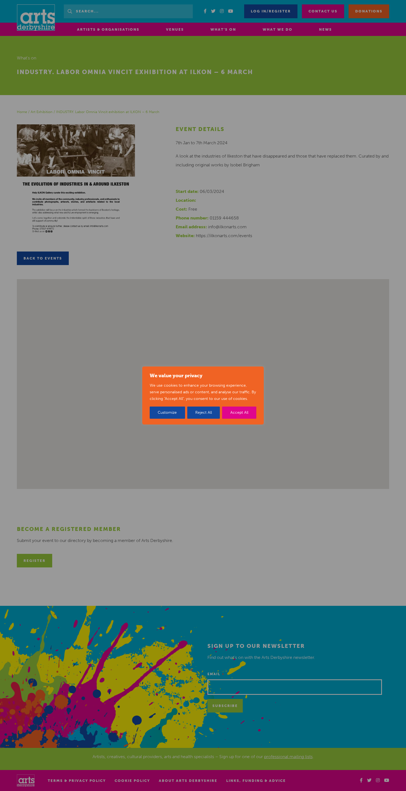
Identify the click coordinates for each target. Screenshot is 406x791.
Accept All (239, 412)
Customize (167, 412)
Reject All (203, 412)
